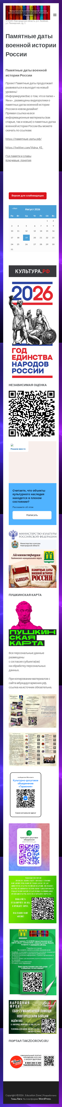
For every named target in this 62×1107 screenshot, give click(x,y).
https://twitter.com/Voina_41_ (24, 147)
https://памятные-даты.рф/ (24, 139)
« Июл (14, 208)
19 (26, 237)
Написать (32, 515)
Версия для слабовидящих (28, 195)
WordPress (45, 1098)
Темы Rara (16, 1098)
